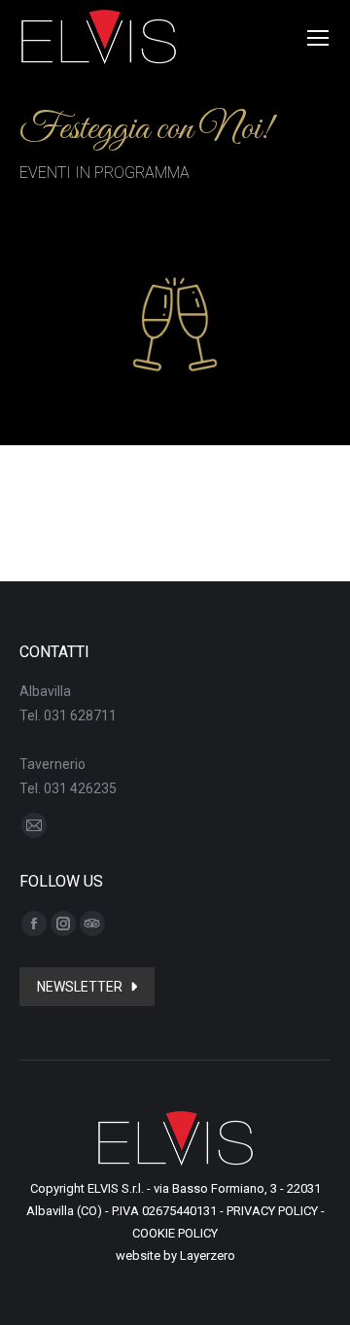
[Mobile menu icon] (318, 38)
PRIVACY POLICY (272, 1210)
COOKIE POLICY (175, 1233)
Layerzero (207, 1255)
